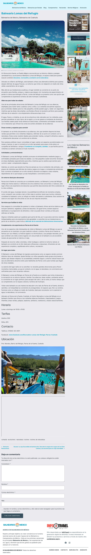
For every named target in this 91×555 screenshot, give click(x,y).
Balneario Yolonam (79, 209)
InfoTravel (65, 532)
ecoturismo (11, 439)
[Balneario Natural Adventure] (78, 158)
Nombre (4, 484)
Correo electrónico (8, 492)
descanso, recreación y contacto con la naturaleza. (31, 78)
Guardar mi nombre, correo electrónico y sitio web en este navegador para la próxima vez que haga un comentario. (34, 510)
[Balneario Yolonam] (78, 199)
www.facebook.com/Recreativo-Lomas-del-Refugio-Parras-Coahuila (33, 335)
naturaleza (19, 439)
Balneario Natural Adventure (78, 166)
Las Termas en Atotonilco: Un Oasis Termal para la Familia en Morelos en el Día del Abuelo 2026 (78, 186)
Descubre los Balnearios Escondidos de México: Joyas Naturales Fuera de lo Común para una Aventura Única (78, 229)
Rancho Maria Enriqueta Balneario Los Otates (78, 246)
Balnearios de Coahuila (28, 18)
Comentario (5, 464)
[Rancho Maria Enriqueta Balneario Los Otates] (78, 239)
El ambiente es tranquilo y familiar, (36, 146)
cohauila (4, 439)
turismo (26, 439)
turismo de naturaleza (37, 439)
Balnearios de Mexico (9, 18)
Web (2, 500)
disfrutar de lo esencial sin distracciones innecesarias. (44, 221)
